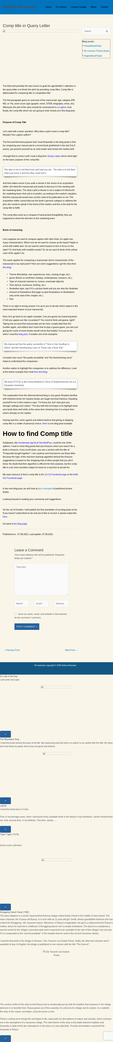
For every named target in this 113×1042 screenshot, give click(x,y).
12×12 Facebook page (56, 474)
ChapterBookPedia (93, 56)
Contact (104, 7)
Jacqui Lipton (53, 156)
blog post (23, 334)
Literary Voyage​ (78, 7)
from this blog (40, 372)
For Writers (61, 7)
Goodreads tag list (27, 443)
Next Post (71, 650)
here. (5, 517)
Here (44, 423)
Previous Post (11, 650)
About (93, 7)
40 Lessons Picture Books (97, 51)
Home (49, 7)
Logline (62, 107)
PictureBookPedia (92, 46)
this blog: (7, 267)
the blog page (20, 524)
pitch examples (45, 488)
